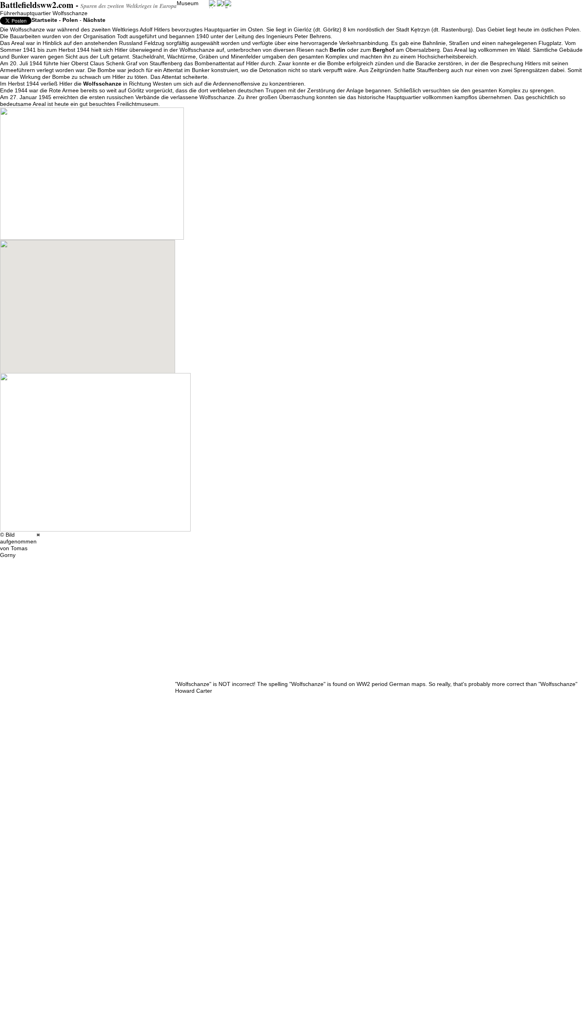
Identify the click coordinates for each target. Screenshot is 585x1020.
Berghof (383, 50)
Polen (70, 20)
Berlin (337, 50)
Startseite (44, 20)
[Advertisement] (79, 632)
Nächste (94, 20)
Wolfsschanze (102, 83)
